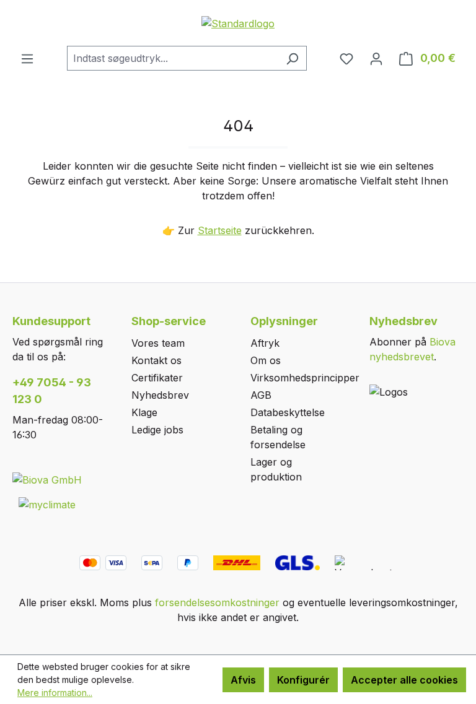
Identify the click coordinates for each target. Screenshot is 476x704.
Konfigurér (303, 680)
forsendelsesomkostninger (217, 602)
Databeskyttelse (287, 412)
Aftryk (265, 343)
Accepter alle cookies (404, 680)
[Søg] (292, 58)
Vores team (158, 343)
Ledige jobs (157, 430)
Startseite (220, 230)
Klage (144, 412)
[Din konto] (376, 58)
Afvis (243, 680)
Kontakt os (156, 360)
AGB (260, 395)
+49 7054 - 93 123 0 (51, 391)
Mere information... (54, 692)
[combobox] (172, 58)
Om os (265, 360)
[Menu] (27, 58)
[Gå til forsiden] (238, 23)
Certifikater (157, 378)
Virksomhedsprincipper (304, 378)
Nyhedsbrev (160, 395)
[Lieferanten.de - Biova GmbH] (47, 479)
